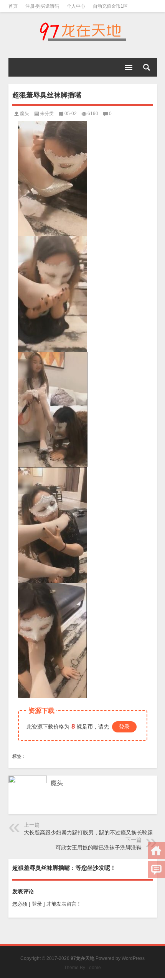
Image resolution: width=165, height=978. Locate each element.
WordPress (133, 958)
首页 (13, 6)
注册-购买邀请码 (42, 6)
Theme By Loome (82, 967)
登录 (124, 727)
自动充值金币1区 (110, 6)
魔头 (24, 113)
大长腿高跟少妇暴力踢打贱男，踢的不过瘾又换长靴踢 (88, 832)
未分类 (47, 113)
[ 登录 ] (36, 904)
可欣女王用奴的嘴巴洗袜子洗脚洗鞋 (99, 847)
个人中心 (76, 6)
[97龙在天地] (82, 31)
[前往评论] (156, 869)
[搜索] (146, 67)
